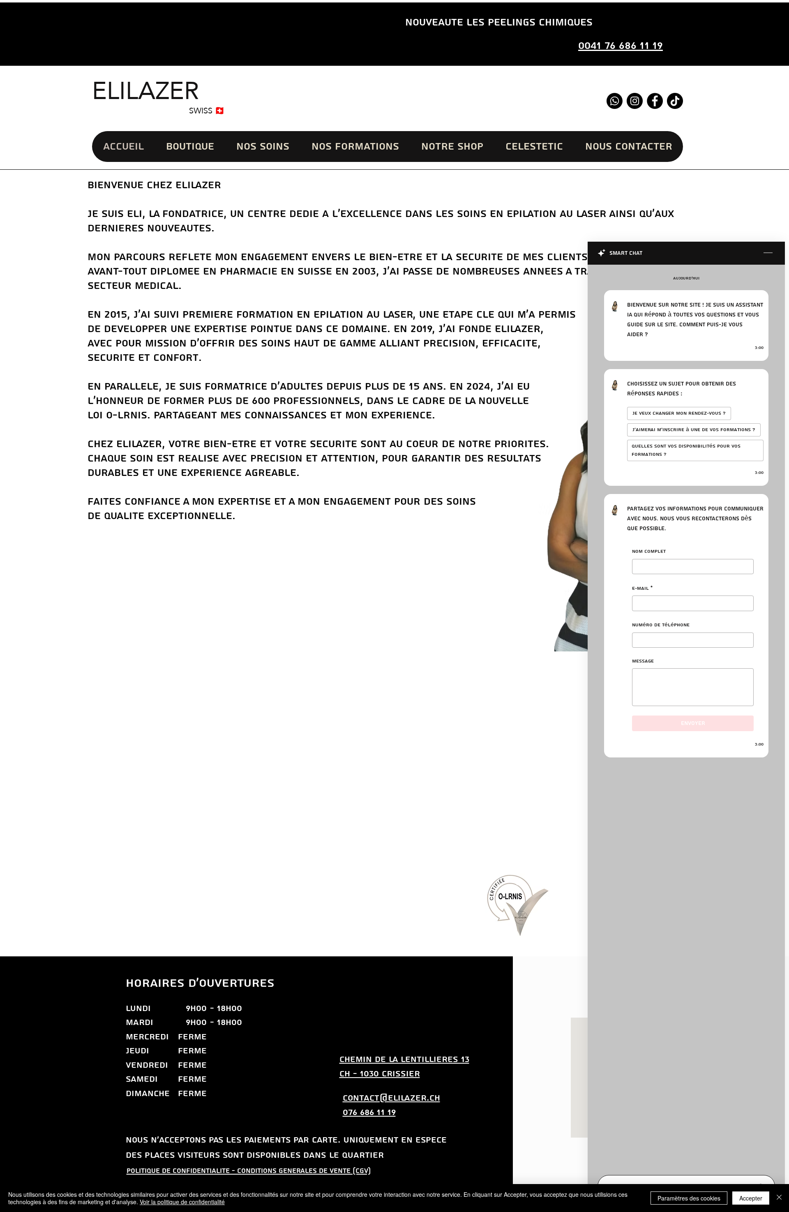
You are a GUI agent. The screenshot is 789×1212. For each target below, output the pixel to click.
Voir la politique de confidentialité (182, 1202)
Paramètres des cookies (689, 1198)
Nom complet (649, 551)
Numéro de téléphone (661, 624)
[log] (686, 717)
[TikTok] (675, 101)
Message (643, 661)
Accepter (750, 1198)
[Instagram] (635, 101)
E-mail (642, 587)
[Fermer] (779, 1198)
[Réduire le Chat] (768, 253)
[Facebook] (655, 101)
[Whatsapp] (615, 101)
